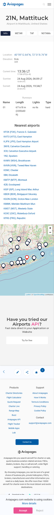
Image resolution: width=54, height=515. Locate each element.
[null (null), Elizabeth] (39, 248)
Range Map (14, 411)
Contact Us (27, 442)
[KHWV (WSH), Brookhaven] (18, 263)
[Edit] (17, 372)
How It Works (40, 397)
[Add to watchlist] (36, 372)
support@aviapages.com (40, 423)
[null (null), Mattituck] (27, 257)
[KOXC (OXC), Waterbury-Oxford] (11, 240)
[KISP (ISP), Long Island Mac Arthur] (12, 263)
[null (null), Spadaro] (21, 262)
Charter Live (14, 406)
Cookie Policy (40, 411)
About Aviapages (40, 393)
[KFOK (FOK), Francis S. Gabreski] (24, 262)
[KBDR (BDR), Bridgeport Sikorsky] (11, 251)
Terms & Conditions (40, 402)
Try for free (27, 340)
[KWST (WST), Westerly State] (46, 245)
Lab (14, 432)
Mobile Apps (13, 428)
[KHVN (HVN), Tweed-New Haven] (17, 247)
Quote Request (14, 402)
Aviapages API (13, 419)
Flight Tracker (14, 424)
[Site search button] (43, 4)
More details (29, 503)
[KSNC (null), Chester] (27, 243)
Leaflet (28, 294)
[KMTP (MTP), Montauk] (42, 254)
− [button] (50, 232)
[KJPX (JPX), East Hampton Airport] (34, 258)
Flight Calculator (14, 397)
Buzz (14, 415)
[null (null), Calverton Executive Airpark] (20, 259)
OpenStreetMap (38, 294)
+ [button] (50, 228)
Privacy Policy (40, 406)
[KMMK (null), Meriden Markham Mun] (19, 239)
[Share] (27, 372)
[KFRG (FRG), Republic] (3, 266)
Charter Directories (14, 393)
